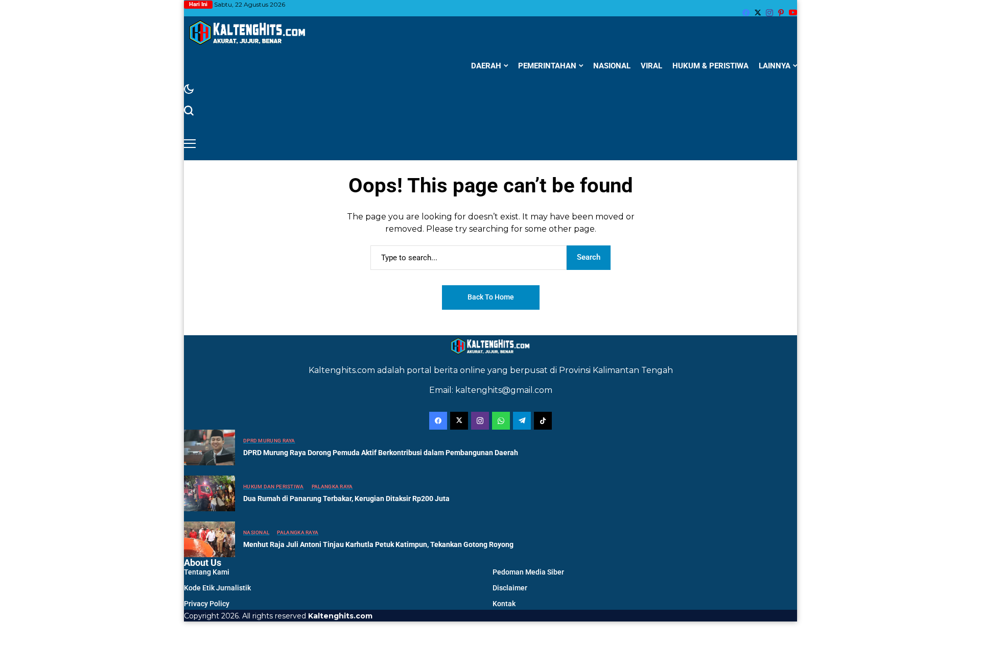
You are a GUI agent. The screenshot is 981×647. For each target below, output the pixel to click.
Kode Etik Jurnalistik (217, 588)
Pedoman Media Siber (528, 572)
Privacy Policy (206, 604)
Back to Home (491, 297)
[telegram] (522, 421)
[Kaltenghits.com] (248, 32)
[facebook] (746, 12)
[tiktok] (543, 421)
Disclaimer (510, 588)
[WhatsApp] (501, 421)
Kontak (504, 604)
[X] (758, 12)
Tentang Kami (206, 572)
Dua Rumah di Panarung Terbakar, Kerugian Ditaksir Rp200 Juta (346, 498)
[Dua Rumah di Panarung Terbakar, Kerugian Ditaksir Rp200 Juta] (209, 493)
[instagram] (769, 12)
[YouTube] (793, 12)
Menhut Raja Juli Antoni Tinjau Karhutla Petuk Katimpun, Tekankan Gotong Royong (378, 544)
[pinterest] (781, 12)
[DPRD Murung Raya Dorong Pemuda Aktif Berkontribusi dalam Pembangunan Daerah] (209, 447)
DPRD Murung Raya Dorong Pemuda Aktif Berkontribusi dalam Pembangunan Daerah (380, 453)
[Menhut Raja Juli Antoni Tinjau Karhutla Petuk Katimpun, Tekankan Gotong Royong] (209, 539)
